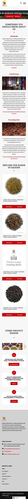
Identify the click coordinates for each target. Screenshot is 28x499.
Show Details (19, 206)
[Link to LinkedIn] (10, 497)
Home (3, 468)
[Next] (23, 229)
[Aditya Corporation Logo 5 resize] (11, 3)
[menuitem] (20, 3)
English (17, 497)
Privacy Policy (5, 484)
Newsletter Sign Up (6, 476)
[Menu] (24, 3)
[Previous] (4, 229)
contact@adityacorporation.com (12, 448)
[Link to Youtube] (8, 497)
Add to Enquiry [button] (9, 206)
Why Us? (4, 473)
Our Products (5, 471)
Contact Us (4, 479)
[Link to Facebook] (5, 497)
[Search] (20, 3)
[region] (14, 15)
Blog (3, 481)
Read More (14, 67)
